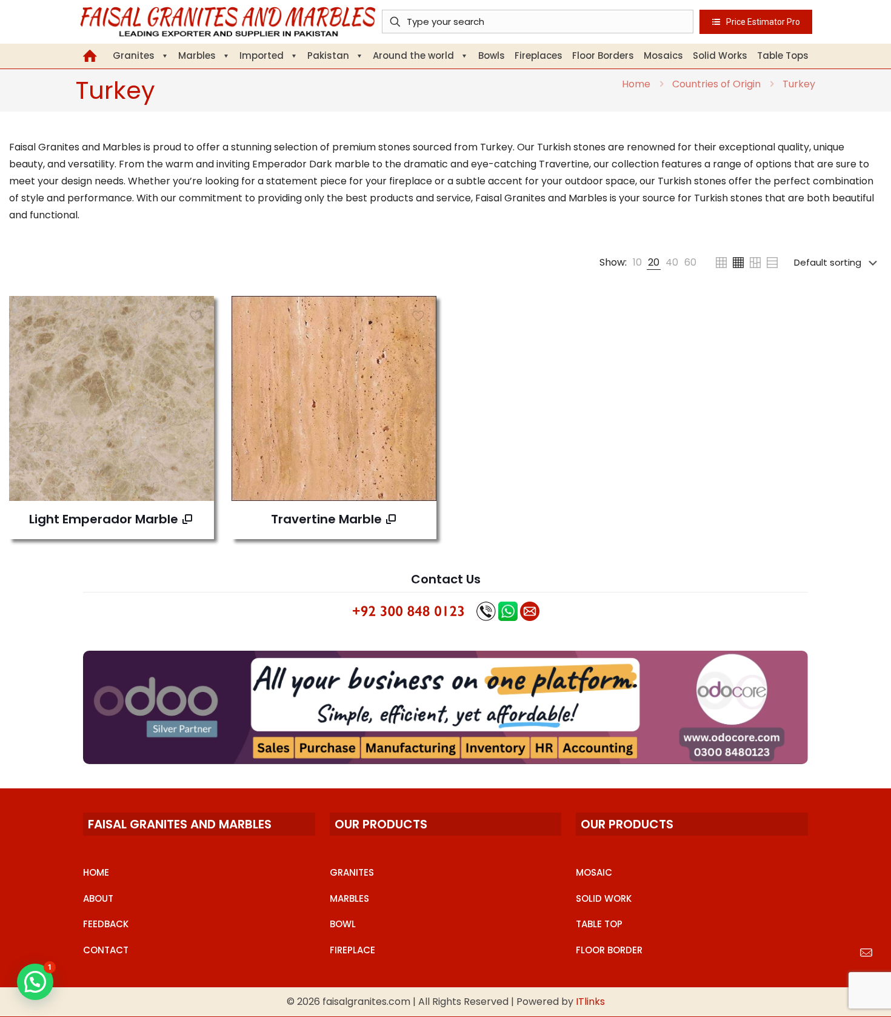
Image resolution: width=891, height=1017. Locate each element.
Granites (352, 872)
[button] (35, 982)
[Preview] (197, 365)
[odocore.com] (445, 707)
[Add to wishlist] (197, 339)
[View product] (197, 313)
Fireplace (352, 950)
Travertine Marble (326, 519)
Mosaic (594, 872)
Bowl (343, 924)
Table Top (599, 924)
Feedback (105, 924)
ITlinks (590, 1002)
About (98, 898)
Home (636, 84)
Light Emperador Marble (103, 519)
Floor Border (609, 950)
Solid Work (604, 898)
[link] (637, 262)
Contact (105, 950)
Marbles (349, 898)
